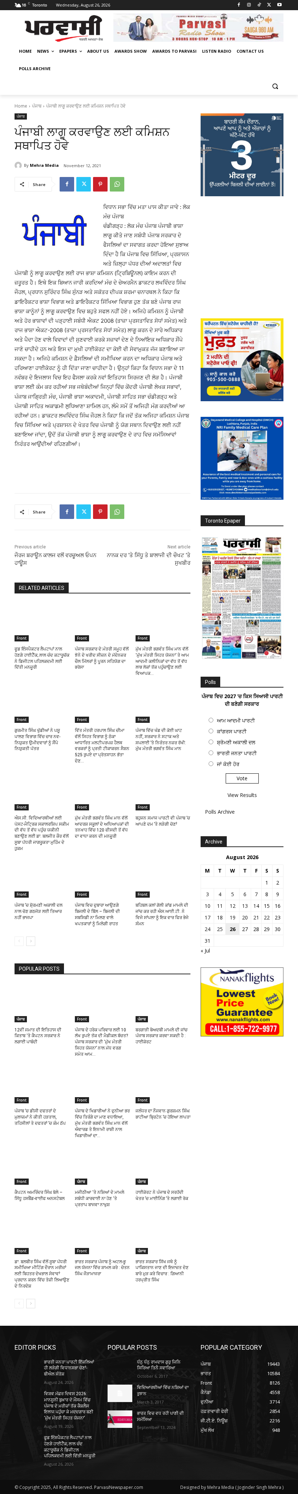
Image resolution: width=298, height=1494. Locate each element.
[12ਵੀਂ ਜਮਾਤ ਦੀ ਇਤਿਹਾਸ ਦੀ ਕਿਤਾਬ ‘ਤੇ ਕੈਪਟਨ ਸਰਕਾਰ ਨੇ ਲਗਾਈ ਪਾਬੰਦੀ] (42, 1003)
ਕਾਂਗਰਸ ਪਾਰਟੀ (231, 731)
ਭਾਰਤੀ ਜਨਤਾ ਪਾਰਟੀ (237, 753)
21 (256, 917)
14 (256, 905)
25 (220, 929)
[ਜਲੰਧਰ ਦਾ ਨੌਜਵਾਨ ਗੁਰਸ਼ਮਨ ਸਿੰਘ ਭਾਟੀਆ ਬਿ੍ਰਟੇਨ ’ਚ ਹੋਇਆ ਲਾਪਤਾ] (163, 1084)
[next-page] (30, 941)
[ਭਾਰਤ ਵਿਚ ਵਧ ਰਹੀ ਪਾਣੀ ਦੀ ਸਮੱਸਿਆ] (120, 1419)
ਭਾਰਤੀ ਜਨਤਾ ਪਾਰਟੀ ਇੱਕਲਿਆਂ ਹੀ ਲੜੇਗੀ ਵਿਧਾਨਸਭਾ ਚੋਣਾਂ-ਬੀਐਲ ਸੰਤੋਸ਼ (69, 1368)
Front (22, 638)
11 (220, 905)
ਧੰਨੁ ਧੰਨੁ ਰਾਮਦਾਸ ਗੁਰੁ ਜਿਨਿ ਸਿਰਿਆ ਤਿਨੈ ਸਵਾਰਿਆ (159, 1365)
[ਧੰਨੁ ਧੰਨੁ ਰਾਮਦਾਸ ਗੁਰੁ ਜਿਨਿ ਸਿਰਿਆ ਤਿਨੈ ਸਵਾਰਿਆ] (120, 1368)
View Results (242, 795)
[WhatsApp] (117, 184)
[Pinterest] (100, 184)
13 (245, 905)
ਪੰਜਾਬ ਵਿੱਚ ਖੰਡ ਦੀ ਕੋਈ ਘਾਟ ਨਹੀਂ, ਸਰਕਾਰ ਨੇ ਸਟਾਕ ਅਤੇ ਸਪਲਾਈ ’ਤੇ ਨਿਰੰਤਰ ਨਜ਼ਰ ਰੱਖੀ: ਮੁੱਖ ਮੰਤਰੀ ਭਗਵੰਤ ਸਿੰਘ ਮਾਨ (161, 739)
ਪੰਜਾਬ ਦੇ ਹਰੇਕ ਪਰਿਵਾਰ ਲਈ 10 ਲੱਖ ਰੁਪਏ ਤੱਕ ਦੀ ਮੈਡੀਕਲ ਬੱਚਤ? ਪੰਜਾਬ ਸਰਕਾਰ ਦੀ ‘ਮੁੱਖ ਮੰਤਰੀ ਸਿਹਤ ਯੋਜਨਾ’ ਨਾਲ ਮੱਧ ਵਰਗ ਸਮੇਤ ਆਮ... (101, 1042)
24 (207, 929)
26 (232, 929)
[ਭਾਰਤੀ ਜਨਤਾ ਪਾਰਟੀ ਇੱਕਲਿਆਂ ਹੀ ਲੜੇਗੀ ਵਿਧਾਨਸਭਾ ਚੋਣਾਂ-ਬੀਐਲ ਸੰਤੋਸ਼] (27, 1368)
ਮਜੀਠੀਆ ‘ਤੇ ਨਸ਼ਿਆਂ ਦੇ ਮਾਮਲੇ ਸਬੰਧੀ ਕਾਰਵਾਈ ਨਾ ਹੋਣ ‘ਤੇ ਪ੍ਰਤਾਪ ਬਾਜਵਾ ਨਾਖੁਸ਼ (99, 1198)
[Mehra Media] (19, 165)
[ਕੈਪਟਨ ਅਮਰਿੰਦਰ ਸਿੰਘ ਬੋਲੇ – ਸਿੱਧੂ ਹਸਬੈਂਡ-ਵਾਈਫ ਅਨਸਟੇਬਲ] (42, 1165)
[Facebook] (239, 5)
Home (21, 106)
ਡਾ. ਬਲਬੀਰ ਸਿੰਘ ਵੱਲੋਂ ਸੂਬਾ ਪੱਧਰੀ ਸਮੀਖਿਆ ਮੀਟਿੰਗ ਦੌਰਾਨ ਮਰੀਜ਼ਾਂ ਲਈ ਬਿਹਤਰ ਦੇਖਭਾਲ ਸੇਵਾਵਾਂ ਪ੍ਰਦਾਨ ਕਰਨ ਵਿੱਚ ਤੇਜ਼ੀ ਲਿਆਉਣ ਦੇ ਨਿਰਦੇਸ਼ (42, 1274)
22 (267, 917)
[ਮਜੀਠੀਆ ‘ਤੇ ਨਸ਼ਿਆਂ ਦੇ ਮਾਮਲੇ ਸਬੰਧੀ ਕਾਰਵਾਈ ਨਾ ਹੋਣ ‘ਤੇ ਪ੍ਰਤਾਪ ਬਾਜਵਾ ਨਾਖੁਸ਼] (102, 1165)
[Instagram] (249, 5)
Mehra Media (44, 165)
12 (232, 905)
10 (207, 905)
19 (232, 917)
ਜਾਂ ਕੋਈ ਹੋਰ (228, 764)
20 (245, 917)
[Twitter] (269, 5)
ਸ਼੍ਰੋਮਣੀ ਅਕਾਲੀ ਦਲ (236, 742)
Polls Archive (220, 811)
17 (207, 917)
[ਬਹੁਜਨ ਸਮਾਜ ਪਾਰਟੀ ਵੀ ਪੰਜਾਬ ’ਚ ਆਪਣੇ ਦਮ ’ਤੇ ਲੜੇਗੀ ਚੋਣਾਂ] (163, 791)
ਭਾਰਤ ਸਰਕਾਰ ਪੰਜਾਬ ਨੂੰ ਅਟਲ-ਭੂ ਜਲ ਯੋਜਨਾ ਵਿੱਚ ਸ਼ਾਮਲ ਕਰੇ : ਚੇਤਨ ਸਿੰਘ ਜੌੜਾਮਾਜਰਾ (102, 1268)
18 (220, 917)
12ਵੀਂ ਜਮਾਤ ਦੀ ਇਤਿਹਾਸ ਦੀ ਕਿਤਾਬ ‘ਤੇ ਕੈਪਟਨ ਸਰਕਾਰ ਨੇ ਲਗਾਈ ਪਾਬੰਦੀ (38, 1036)
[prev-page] (19, 941)
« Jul (205, 950)
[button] (274, 86)
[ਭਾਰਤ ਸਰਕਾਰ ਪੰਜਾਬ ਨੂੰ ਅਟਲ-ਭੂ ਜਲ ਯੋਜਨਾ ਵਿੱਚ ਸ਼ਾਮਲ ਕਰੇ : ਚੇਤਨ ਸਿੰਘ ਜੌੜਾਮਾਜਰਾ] (102, 1235)
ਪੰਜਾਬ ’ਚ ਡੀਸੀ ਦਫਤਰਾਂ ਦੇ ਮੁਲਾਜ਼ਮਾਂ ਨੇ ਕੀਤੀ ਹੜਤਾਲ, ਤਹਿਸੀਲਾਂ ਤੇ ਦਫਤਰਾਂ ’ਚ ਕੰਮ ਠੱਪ (40, 1117)
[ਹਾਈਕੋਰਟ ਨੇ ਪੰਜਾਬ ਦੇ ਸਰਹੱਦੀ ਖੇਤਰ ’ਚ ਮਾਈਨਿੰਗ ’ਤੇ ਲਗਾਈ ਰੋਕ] (163, 1165)
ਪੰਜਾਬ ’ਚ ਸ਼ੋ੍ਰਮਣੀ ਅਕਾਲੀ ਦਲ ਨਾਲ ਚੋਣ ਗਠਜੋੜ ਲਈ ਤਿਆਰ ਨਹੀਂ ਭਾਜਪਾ (39, 911)
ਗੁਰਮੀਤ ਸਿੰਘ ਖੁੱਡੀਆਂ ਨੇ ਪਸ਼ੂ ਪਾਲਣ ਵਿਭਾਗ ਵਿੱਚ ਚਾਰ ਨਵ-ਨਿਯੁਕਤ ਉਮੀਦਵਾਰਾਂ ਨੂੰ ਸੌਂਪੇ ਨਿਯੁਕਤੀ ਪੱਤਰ (37, 739)
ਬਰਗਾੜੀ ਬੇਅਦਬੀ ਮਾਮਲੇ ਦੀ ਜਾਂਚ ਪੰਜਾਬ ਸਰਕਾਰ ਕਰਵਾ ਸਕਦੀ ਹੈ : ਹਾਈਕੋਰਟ (162, 1036)
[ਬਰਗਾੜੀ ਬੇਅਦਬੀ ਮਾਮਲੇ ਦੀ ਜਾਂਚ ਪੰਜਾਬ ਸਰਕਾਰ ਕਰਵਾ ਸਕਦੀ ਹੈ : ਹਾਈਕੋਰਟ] (163, 1003)
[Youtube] (279, 5)
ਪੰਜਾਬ (36, 106)
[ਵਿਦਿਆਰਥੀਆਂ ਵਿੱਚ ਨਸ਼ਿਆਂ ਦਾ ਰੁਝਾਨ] (120, 1393)
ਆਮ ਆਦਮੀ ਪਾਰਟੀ (236, 720)
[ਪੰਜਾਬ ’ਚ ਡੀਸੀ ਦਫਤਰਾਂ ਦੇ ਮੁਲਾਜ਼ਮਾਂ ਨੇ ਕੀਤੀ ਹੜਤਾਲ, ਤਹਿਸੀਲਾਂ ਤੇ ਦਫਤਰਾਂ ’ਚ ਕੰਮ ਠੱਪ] (42, 1084)
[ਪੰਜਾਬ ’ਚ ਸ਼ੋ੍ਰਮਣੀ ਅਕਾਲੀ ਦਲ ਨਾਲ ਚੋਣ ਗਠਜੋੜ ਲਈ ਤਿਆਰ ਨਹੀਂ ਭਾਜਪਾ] (42, 878)
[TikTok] (259, 5)
